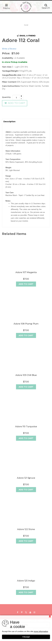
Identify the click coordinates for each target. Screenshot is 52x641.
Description (9, 121)
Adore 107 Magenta (26, 272)
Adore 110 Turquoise (26, 426)
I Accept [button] (26, 637)
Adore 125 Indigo (26, 580)
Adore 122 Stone (26, 529)
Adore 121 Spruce (26, 478)
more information (41, 631)
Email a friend (27, 35)
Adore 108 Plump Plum (26, 323)
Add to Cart (16, 103)
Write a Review (9, 49)
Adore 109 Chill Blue (26, 375)
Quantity (6, 97)
